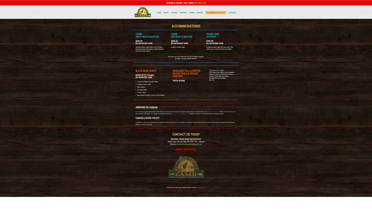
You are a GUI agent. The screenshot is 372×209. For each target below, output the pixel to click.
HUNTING (183, 13)
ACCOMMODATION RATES (216, 13)
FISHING (174, 13)
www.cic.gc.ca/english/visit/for (180, 113)
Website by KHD (201, 187)
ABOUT (166, 13)
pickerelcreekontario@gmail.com (189, 144)
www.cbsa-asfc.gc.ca (214, 111)
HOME (159, 13)
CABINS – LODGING (196, 13)
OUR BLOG (232, 13)
